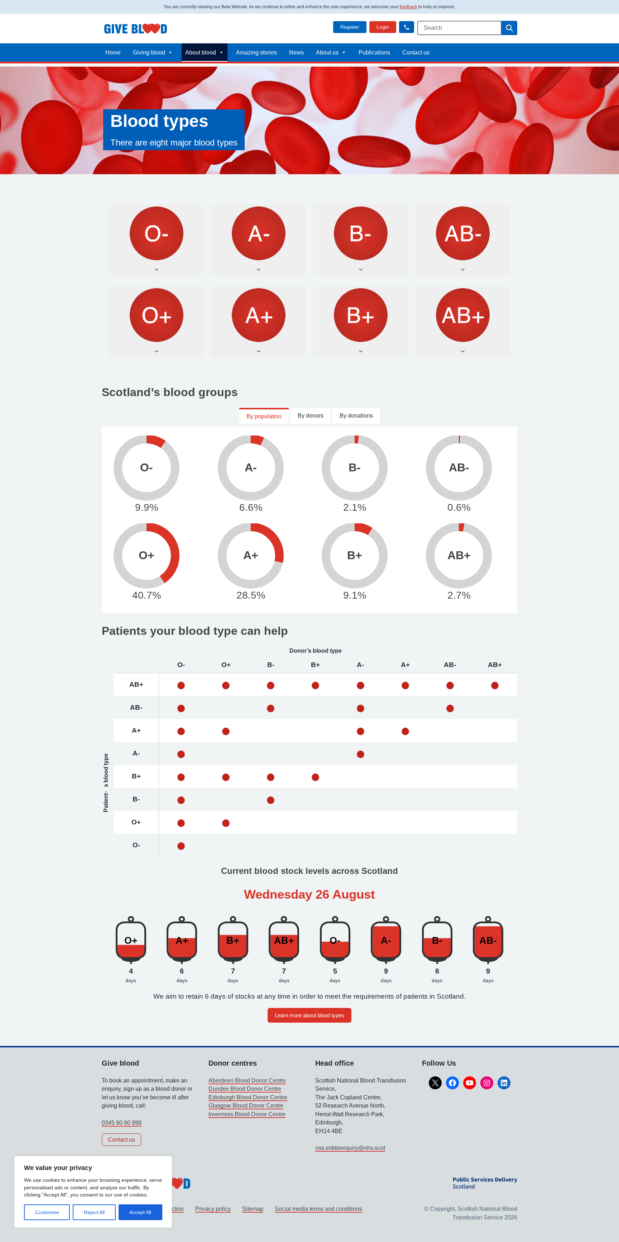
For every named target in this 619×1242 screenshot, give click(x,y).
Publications (374, 52)
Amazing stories (256, 52)
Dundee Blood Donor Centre (244, 1089)
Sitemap (252, 1209)
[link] (350, 27)
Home (113, 52)
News (296, 52)
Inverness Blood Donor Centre (246, 1114)
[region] (93, 1192)
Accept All (140, 1212)
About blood (200, 52)
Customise (47, 1212)
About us (327, 52)
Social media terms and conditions (318, 1209)
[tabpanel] (309, 520)
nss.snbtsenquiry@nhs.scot (350, 1148)
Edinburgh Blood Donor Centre (247, 1097)
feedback (408, 6)
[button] (406, 27)
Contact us (416, 52)
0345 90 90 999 (121, 1123)
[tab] (264, 416)
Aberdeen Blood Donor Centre (247, 1080)
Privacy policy (213, 1209)
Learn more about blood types (309, 1015)
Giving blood (149, 52)
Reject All (94, 1212)
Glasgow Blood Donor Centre (245, 1106)
